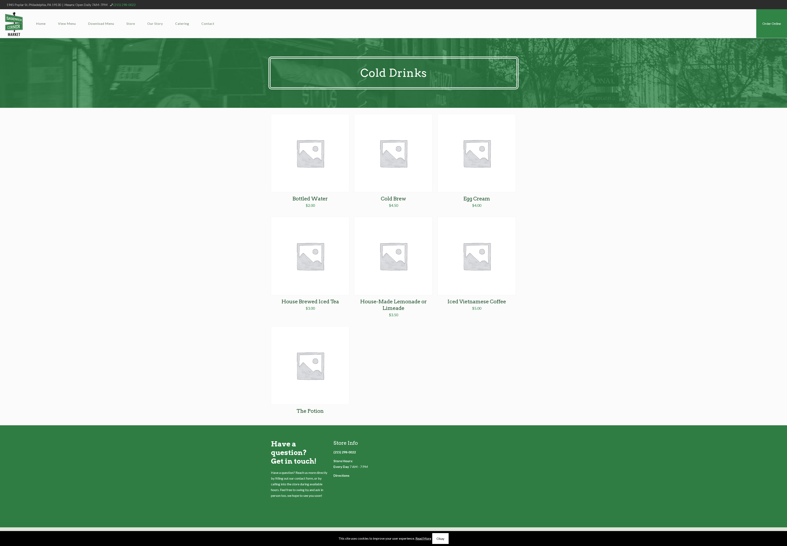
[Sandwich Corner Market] (14, 23)
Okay (440, 538)
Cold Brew (393, 199)
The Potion (310, 411)
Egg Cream (476, 199)
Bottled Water (310, 199)
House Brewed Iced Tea (310, 301)
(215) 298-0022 (124, 5)
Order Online (771, 23)
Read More (423, 538)
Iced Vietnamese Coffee (476, 301)
